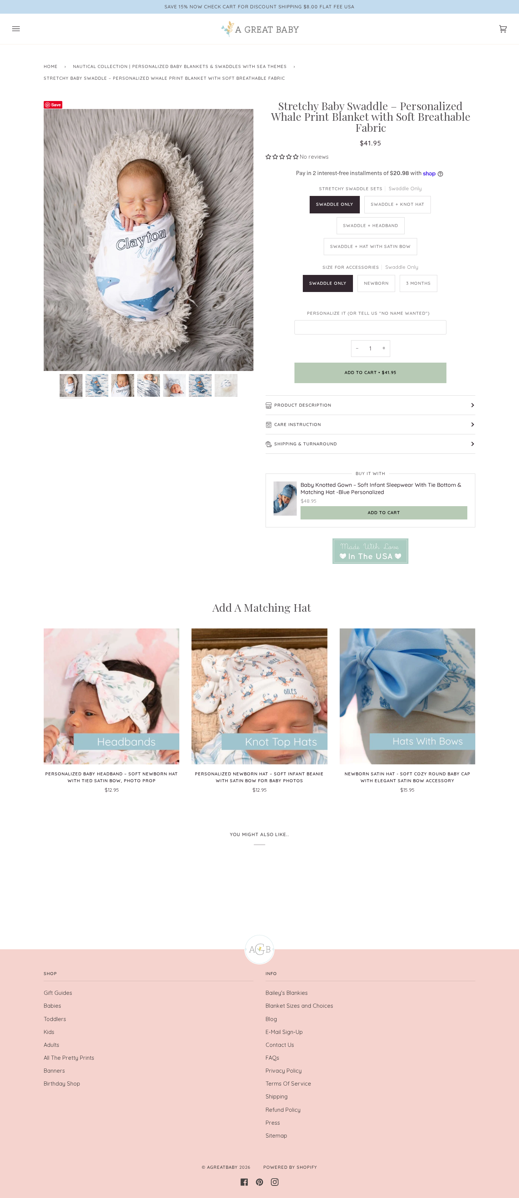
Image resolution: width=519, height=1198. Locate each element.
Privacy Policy (284, 1070)
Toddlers (55, 1019)
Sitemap (276, 1135)
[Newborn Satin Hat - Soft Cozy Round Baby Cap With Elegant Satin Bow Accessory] (407, 696)
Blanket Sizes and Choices (299, 1005)
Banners (54, 1070)
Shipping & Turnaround (305, 444)
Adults (51, 1045)
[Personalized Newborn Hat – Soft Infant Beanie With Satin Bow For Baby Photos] (259, 696)
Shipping (277, 1096)
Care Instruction (297, 424)
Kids (49, 1032)
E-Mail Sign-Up (284, 1032)
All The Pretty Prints (69, 1057)
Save (56, 104)
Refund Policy (283, 1109)
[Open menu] (23, 29)
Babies (52, 1005)
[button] (283, 156)
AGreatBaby (222, 1167)
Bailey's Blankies (287, 993)
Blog (271, 1019)
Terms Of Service (288, 1083)
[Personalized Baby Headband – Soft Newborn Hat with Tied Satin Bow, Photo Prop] (111, 696)
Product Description (302, 405)
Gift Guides (58, 993)
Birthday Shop (62, 1083)
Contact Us (280, 1045)
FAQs (272, 1057)
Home (51, 66)
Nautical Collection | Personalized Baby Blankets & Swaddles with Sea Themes (180, 66)
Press (273, 1122)
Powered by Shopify (290, 1167)
